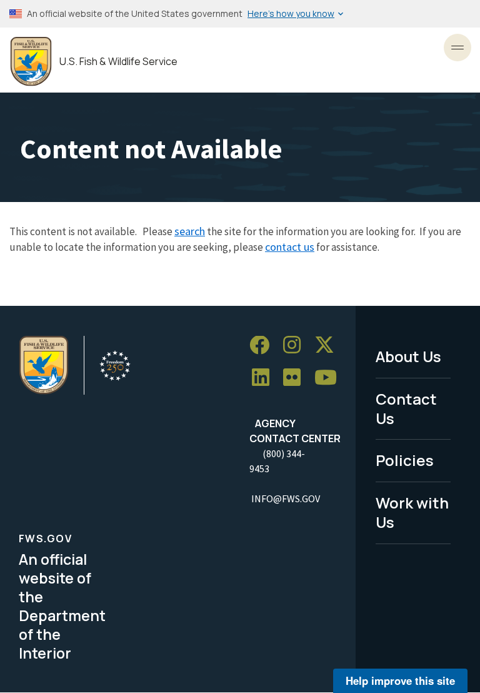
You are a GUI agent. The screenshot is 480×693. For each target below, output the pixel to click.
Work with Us (412, 512)
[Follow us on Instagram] (296, 345)
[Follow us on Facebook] (263, 345)
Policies (405, 460)
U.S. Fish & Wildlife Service (118, 61)
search (189, 231)
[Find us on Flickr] (296, 378)
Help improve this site (400, 680)
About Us (408, 356)
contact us (289, 247)
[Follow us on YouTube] (330, 378)
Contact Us (406, 408)
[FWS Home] (31, 61)
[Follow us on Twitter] (328, 345)
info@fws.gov (285, 498)
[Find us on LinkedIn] (265, 378)
